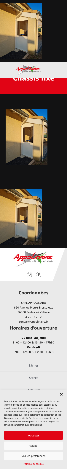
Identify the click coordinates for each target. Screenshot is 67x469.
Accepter (33, 435)
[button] (61, 394)
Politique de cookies (33, 464)
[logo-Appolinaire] (28, 66)
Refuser (33, 445)
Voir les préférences (33, 455)
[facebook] (38, 273)
